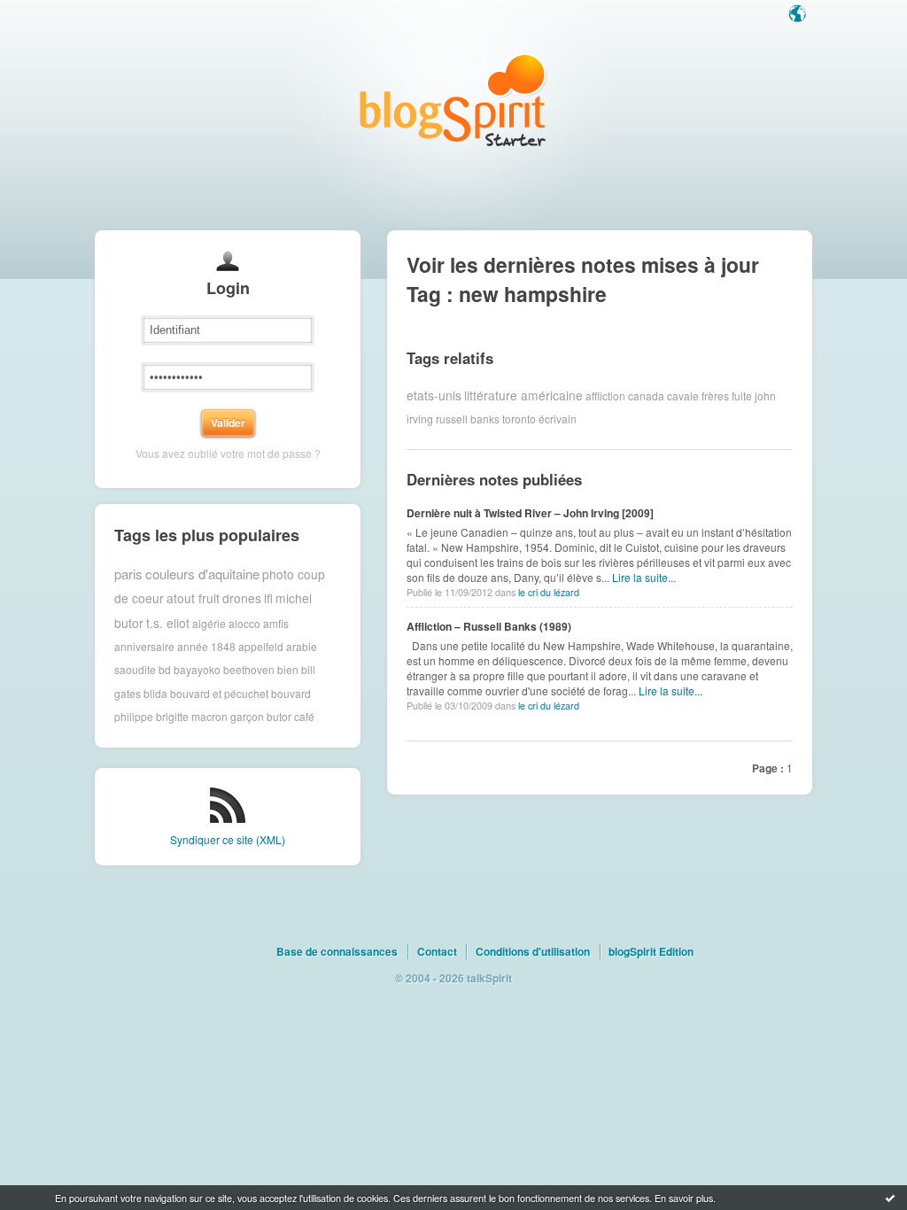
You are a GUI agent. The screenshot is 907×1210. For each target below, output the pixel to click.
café (304, 716)
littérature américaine (523, 395)
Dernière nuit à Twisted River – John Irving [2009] (530, 513)
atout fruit (193, 598)
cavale (683, 394)
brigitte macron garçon (210, 716)
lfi (268, 598)
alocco (244, 622)
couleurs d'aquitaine (202, 573)
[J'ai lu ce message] (890, 1198)
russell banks (468, 418)
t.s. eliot (168, 623)
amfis (276, 622)
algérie (209, 622)
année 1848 (206, 646)
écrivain (558, 418)
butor (279, 716)
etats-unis (434, 395)
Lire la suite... (644, 577)
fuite (742, 394)
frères (715, 394)
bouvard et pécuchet (219, 693)
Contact (437, 951)
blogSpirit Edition (651, 951)
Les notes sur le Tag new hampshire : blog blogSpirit (453, 99)
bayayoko (197, 669)
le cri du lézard (548, 592)
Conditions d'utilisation (533, 951)
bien (287, 669)
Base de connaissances (337, 951)
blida (155, 693)
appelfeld (260, 646)
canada (646, 394)
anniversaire (144, 646)
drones (241, 598)
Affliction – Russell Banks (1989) (489, 626)
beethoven (249, 669)
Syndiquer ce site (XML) (227, 839)
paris (128, 573)
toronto (519, 418)
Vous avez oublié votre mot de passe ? (228, 453)
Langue (799, 15)
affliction (605, 394)
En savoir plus (684, 1198)
